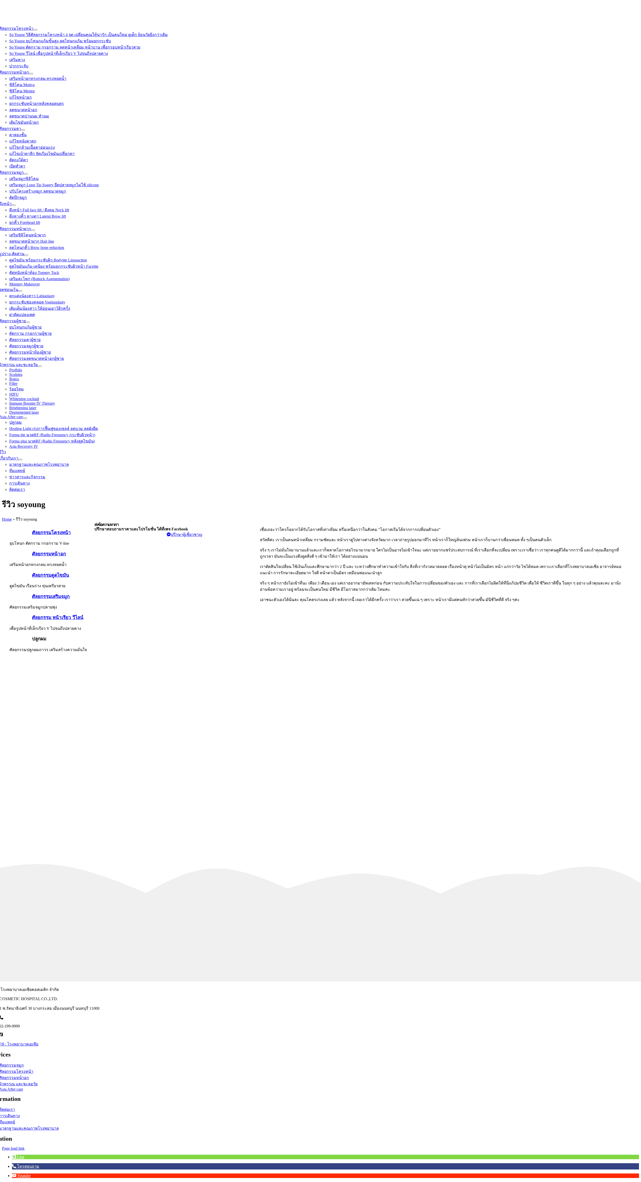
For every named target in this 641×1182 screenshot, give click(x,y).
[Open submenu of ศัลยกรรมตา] (23, 130)
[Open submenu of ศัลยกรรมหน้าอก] (31, 73)
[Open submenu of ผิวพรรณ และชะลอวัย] (40, 366)
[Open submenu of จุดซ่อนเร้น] (20, 291)
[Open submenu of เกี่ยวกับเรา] (20, 459)
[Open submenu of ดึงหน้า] (14, 205)
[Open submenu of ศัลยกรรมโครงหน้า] (35, 30)
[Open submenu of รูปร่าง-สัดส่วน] (26, 255)
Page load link (13, 1148)
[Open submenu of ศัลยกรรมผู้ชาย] (28, 322)
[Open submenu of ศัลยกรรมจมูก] (26, 174)
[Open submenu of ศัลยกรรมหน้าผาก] (33, 230)
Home (7, 519)
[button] (18, 1157)
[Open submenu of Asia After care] (25, 418)
